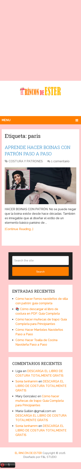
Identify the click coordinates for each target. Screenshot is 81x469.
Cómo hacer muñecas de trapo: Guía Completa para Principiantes (39, 400)
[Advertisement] (40, 40)
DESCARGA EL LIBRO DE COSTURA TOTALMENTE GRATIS (40, 386)
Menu (6, 120)
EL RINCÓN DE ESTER (28, 453)
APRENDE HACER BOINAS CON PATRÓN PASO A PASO (37, 150)
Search (40, 271)
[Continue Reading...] (19, 229)
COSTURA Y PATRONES (26, 161)
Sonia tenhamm (26, 381)
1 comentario (60, 161)
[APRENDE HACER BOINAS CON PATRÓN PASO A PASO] (40, 185)
